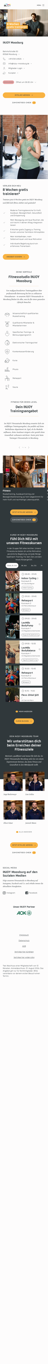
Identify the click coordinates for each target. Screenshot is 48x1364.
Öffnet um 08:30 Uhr (18, 82)
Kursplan (12, 73)
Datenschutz (24, 940)
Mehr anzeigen (25, 712)
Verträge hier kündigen (24, 952)
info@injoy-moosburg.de (18, 63)
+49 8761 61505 (14, 59)
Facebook (33, 893)
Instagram (11, 893)
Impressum (24, 935)
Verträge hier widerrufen (24, 957)
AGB (24, 946)
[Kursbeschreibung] (38, 578)
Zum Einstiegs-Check (21, 103)
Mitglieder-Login (15, 68)
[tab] (12, 565)
